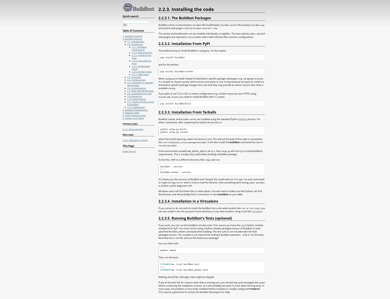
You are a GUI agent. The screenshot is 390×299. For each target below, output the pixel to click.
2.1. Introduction (135, 41)
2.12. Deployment (136, 107)
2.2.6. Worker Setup (142, 71)
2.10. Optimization (136, 99)
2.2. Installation (135, 44)
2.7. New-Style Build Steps (140, 91)
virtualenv (257, 211)
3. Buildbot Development (135, 110)
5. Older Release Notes (134, 115)
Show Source (129, 151)
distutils (243, 119)
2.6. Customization (136, 88)
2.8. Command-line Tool (139, 93)
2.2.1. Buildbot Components (139, 48)
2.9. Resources (134, 96)
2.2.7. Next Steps (140, 74)
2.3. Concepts (134, 77)
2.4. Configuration (136, 80)
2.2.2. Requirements (142, 52)
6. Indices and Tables (133, 118)
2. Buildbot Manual (132, 39)
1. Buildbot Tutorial (132, 36)
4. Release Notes (131, 113)
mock (243, 225)
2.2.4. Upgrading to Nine (135, 140)
